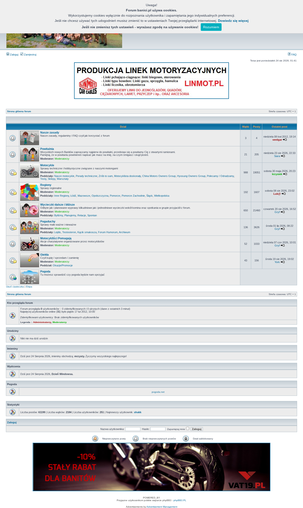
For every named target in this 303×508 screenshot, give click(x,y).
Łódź (73, 195)
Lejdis (57, 232)
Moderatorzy (62, 158)
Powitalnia (47, 149)
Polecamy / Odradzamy (220, 176)
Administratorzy (42, 322)
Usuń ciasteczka (15, 286)
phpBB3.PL (180, 500)
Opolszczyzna (100, 195)
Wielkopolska (161, 195)
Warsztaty (63, 178)
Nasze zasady (49, 132)
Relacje (81, 215)
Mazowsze (84, 195)
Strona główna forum (19, 111)
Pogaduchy (47, 221)
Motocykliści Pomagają (55, 238)
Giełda (44, 254)
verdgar (277, 139)
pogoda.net (158, 392)
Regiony (45, 185)
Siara (277, 156)
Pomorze (115, 195)
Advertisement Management (162, 506)
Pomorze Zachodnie (133, 195)
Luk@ (277, 193)
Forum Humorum (108, 232)
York (277, 262)
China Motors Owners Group (159, 176)
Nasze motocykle (64, 176)
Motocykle (47, 165)
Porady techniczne (86, 176)
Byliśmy (58, 215)
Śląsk (149, 195)
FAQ (294, 54)
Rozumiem (211, 27)
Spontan (92, 215)
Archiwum (124, 232)
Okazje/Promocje (63, 265)
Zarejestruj (29, 54)
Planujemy (70, 215)
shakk (137, 412)
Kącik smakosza (87, 232)
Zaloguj (13, 54)
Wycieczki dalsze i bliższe (57, 204)
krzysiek (277, 174)
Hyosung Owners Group (191, 176)
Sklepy (51, 178)
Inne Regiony (61, 195)
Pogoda (45, 271)
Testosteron (69, 232)
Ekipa (29, 286)
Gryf (277, 212)
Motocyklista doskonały (127, 176)
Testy (43, 178)
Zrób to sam (106, 176)
